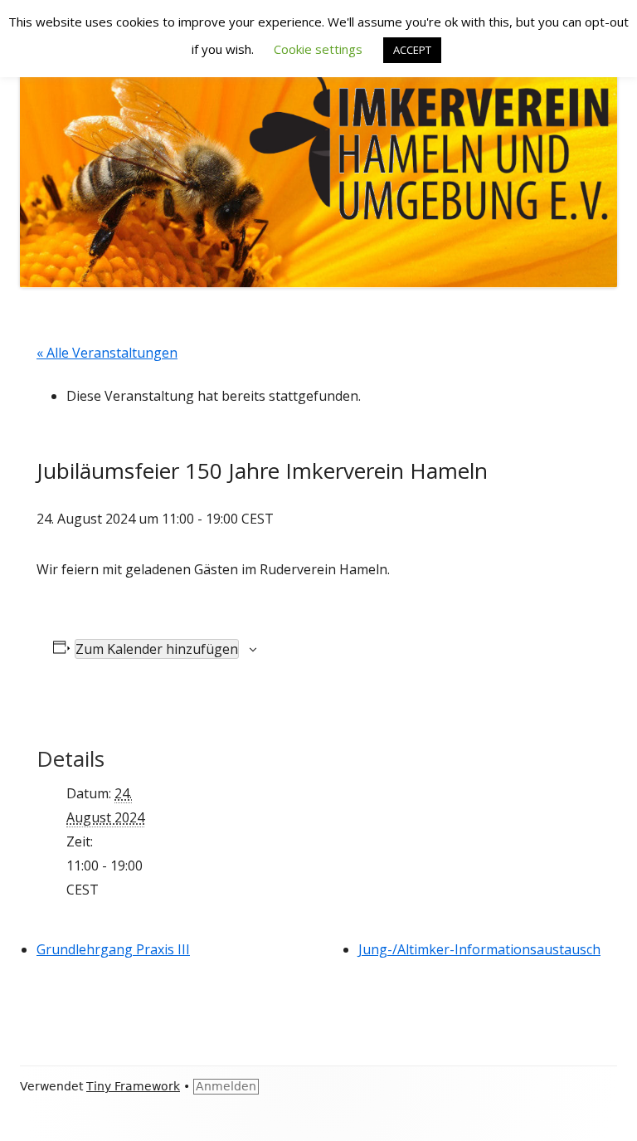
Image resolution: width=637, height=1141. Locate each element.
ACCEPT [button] (412, 49)
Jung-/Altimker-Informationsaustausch (479, 949)
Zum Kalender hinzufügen (156, 649)
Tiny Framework (133, 1086)
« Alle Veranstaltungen (106, 353)
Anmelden (226, 1086)
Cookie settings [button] (318, 49)
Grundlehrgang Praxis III (113, 949)
